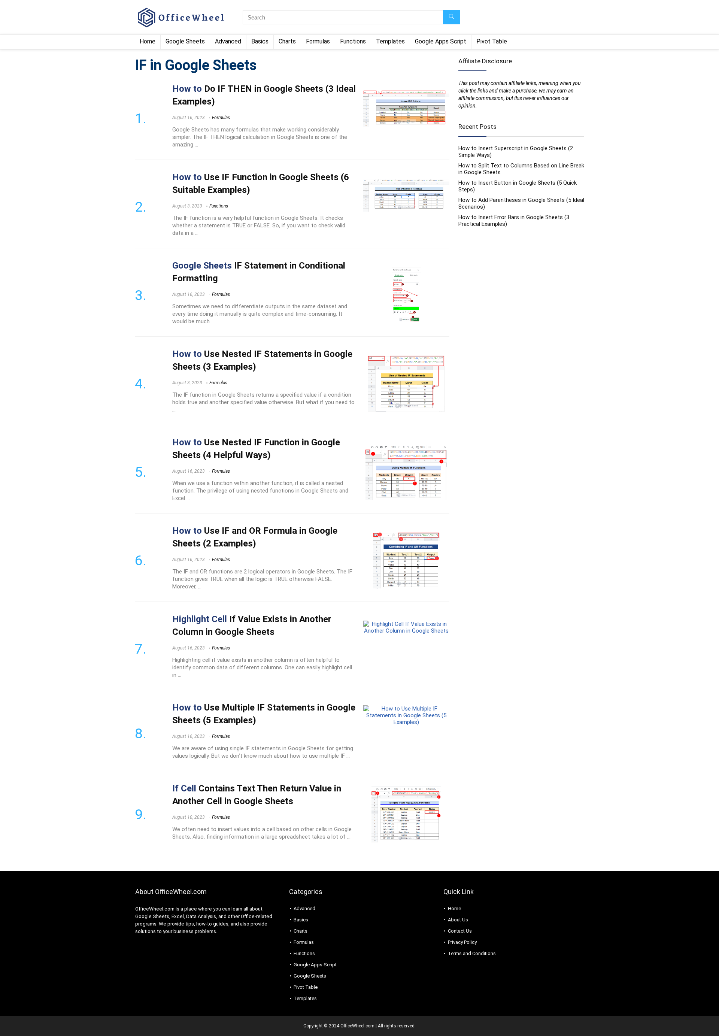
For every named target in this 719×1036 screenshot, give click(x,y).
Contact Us (460, 931)
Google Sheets (185, 41)
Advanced (228, 41)
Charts (287, 41)
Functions (353, 41)
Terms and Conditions (472, 953)
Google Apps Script (440, 41)
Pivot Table (491, 41)
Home (147, 41)
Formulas (318, 41)
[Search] (451, 17)
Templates (390, 41)
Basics (260, 41)
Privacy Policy (462, 942)
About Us (458, 920)
